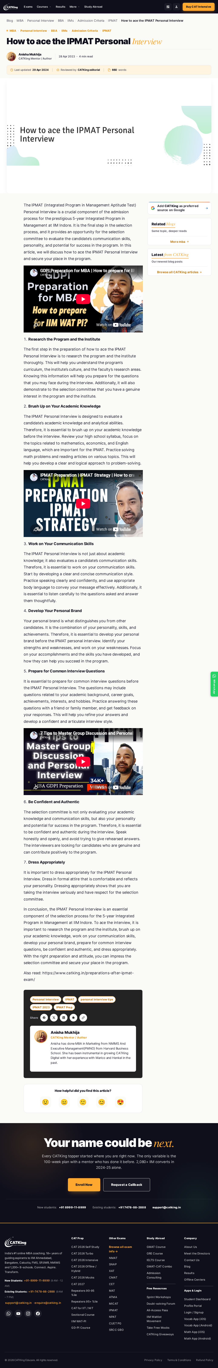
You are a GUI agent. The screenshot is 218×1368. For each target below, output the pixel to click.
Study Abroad (93, 6)
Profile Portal (193, 1305)
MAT (112, 1290)
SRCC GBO (116, 1329)
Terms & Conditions (179, 1360)
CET (112, 1284)
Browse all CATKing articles (177, 272)
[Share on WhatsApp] (73, 1017)
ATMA (113, 1297)
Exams (28, 6)
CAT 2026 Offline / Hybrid (83, 1269)
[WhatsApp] (8, 1313)
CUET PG (115, 1323)
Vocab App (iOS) (195, 1319)
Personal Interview (40, 21)
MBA (20, 21)
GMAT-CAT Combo (159, 1266)
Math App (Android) (197, 1338)
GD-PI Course (80, 1327)
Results (61, 6)
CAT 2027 (78, 1284)
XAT (112, 1271)
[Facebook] (38, 1313)
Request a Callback (126, 1185)
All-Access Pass (157, 1310)
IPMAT (113, 21)
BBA (61, 21)
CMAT (113, 1277)
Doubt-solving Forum (161, 1303)
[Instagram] (28, 1313)
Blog (10, 21)
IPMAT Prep (64, 1007)
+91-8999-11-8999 (37, 1280)
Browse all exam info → (120, 1249)
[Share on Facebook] (44, 1017)
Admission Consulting (154, 1275)
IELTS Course (156, 1260)
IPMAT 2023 (41, 1007)
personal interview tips (97, 999)
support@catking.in (18, 1302)
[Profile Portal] (176, 6)
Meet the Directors (197, 1253)
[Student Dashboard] (168, 6)
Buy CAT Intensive (198, 6)
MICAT (113, 1303)
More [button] (73, 6)
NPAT (112, 1316)
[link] (15, 1242)
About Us (190, 1247)
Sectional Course (83, 1314)
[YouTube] (18, 1313)
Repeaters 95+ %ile (84, 1301)
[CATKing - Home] (10, 6)
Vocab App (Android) (198, 1325)
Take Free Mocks (158, 1327)
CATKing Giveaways (160, 1334)
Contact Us (191, 1260)
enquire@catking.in (47, 1302)
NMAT (113, 1258)
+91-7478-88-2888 (41, 1291)
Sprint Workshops (159, 1297)
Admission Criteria (91, 21)
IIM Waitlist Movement (154, 1319)
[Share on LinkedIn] (63, 1017)
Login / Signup (194, 1312)
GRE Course (155, 1253)
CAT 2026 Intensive (84, 1260)
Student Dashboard (197, 1299)
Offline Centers (194, 1279)
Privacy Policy (153, 1360)
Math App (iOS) (194, 1332)
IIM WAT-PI (78, 1321)
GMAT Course (156, 1247)
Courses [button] (42, 6)
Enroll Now (84, 1185)
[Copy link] (83, 1017)
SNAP (113, 1264)
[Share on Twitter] (54, 1017)
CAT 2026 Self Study (85, 1247)
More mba (177, 241)
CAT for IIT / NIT (82, 1308)
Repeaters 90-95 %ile (82, 1293)
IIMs (70, 21)
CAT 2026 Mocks (82, 1277)
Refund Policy (204, 1360)
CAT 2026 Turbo (82, 1253)
